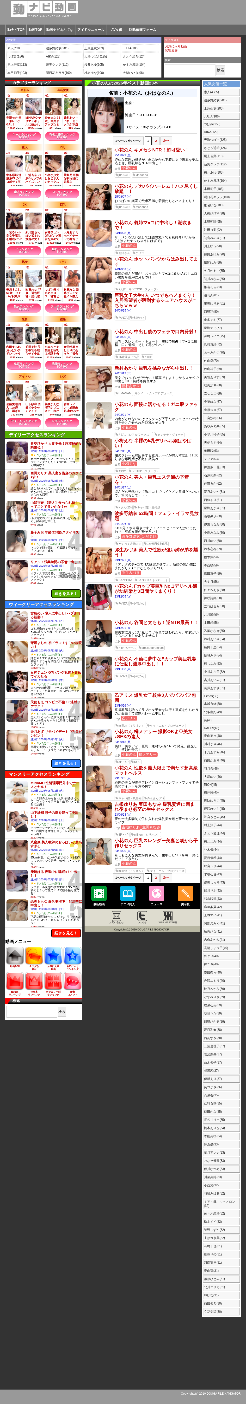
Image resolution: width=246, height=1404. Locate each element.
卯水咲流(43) (213, 899)
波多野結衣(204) (57, 48)
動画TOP (35, 30)
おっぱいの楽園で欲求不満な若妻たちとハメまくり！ (155, 201)
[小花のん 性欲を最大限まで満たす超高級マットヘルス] (99, 791)
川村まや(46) (213, 744)
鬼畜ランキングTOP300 (24, 365)
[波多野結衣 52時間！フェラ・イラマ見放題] (99, 536)
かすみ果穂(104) (134, 64)
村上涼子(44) (213, 825)
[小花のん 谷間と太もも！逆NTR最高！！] (99, 645)
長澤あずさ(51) (214, 688)
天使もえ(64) (213, 442)
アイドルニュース (90, 30)
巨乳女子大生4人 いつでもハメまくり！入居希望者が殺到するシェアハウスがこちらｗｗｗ (156, 300)
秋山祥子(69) (213, 369)
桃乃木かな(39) (214, 989)
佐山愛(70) (211, 361)
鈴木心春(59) (213, 549)
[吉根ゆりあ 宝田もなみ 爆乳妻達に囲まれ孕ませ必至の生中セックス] (99, 827)
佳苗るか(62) (213, 483)
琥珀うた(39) (213, 1013)
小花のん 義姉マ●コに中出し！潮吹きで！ (153, 225)
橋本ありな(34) (214, 1128)
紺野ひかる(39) (214, 1021)
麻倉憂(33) (211, 1144)
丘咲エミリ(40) (214, 980)
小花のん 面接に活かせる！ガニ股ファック (156, 407)
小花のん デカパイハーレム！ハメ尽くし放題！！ (156, 189)
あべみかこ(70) (214, 352)
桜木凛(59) (211, 557)
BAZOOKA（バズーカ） (153, 580)
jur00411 (124, 175)
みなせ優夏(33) (214, 1161)
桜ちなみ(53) (213, 663)
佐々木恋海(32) (214, 1213)
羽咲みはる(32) (214, 1193)
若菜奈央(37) (213, 1054)
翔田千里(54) (213, 647)
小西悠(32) (211, 1185)
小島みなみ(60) (214, 532)
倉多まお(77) (213, 320)
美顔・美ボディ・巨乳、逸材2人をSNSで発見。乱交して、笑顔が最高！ (156, 748)
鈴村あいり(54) (214, 639)
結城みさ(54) (213, 655)
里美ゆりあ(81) (214, 303)
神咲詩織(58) (213, 598)
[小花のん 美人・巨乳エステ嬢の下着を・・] (99, 500)
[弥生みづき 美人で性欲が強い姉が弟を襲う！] (99, 573)
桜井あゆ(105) (94, 64)
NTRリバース (127, 648)
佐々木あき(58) (214, 590)
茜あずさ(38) (213, 1038)
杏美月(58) (211, 582)
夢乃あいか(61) (214, 492)
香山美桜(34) (213, 1136)
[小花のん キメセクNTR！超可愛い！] (99, 173)
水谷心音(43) (213, 874)
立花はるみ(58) (214, 606)
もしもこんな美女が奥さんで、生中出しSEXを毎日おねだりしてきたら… (156, 857)
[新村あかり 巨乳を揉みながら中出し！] (99, 391)
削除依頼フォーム (142, 30)
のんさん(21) (155, 798)
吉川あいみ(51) (214, 680)
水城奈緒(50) (213, 704)
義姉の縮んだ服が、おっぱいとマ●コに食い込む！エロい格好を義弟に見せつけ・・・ (156, 275)
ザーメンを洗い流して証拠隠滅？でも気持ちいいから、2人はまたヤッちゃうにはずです (157, 239)
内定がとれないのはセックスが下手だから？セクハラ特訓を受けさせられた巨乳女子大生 (157, 420)
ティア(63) (211, 459)
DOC (137, 762)
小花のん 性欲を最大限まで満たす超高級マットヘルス (156, 770)
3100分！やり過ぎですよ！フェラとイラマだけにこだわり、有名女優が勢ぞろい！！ (155, 529)
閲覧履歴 (171, 50)
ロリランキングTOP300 (62, 193)
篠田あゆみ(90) (214, 254)
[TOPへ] (39, 9)
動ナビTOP (16, 30)
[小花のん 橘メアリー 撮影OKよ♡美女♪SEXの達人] (99, 754)
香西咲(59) (211, 565)
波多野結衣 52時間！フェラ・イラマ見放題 (157, 516)
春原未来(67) (213, 410)
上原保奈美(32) (214, 1238)
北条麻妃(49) (213, 712)
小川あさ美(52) (214, 672)
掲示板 (185, 904)
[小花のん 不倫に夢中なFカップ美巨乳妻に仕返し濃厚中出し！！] (99, 682)
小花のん (129, 168)
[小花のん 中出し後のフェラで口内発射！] (99, 355)
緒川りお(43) (213, 890)
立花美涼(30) (213, 1311)
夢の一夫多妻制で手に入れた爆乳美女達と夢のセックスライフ (157, 820)
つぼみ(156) (15, 56)
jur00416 (124, 207)
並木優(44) (211, 850)
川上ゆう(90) (213, 246)
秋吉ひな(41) (213, 931)
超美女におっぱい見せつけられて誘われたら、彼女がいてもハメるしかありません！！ (157, 634)
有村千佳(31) (213, 1246)
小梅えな (129, 464)
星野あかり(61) (214, 508)
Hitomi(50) (211, 696)
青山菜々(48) (213, 736)
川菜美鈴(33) (213, 1177)
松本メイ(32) (213, 1221)
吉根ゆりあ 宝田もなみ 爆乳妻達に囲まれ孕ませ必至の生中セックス (155, 807)
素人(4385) (14, 48)
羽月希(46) (211, 768)
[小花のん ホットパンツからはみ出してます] (99, 282)
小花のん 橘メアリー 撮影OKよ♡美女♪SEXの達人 (153, 734)
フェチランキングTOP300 (62, 308)
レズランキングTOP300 (62, 422)
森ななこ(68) (213, 393)
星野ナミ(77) (213, 328)
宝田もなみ (151, 827)
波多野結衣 (131, 536)
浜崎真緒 (149, 536)
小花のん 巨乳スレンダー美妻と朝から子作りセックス (156, 843)
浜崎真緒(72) (213, 344)
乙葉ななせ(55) (214, 631)
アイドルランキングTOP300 (24, 422)
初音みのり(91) (214, 238)
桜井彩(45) (211, 792)
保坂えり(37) (213, 1079)
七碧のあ (139, 317)
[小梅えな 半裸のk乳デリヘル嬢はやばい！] (99, 464)
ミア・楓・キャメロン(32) (219, 1204)
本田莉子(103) (17, 73)
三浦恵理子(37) (214, 1046)
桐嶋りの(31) (213, 1254)
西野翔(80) (211, 311)
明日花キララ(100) (59, 73)
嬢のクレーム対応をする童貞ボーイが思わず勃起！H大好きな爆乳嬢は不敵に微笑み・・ (156, 457)
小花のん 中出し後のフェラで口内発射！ (156, 331)
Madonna (141, 175)
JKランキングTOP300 (24, 251)
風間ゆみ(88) (213, 262)
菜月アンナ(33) (214, 1152)
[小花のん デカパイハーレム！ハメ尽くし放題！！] (99, 209)
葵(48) (208, 720)
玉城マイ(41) (213, 915)
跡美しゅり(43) (214, 882)
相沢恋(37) (211, 1070)
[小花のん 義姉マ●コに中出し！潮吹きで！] (99, 245)
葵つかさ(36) (213, 1087)
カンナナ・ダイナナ (171, 434)
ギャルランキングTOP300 (24, 136)
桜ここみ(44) (213, 841)
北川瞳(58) (211, 614)
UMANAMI (125, 393)
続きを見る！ (66, 594)
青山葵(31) (211, 1271)
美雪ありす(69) (214, 377)
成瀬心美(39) (213, 1005)
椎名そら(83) (213, 287)
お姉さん (124, 253)
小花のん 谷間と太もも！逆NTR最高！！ (156, 622)
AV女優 (116, 30)
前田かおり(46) (214, 760)
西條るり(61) (213, 500)
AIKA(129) (53, 56)
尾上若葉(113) (17, 64)
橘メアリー (148, 754)
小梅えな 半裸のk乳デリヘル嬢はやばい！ (153, 443)
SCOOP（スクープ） (145, 289)
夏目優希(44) (213, 858)
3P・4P (123, 762)
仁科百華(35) (213, 1103)
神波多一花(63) (214, 467)
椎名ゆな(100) (94, 73)
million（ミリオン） (131, 725)
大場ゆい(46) (213, 777)
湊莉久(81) (211, 295)
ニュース (156, 904)
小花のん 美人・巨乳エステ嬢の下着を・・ (152, 479)
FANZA (123, 317)
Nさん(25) (125, 507)
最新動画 (99, 904)
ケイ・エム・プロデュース (155, 393)
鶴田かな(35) (213, 1111)
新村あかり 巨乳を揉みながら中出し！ (154, 367)
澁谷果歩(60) (213, 516)
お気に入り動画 (176, 46)
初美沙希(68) (213, 385)
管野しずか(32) (214, 1230)
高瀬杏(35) (211, 1095)
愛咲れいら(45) (214, 809)
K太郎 (122, 289)
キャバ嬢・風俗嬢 (148, 507)
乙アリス (129, 718)
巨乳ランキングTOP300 (62, 251)
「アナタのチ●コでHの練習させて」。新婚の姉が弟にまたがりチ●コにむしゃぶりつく (155, 566)
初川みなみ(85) (214, 279)
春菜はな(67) (213, 401)
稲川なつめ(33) (214, 1169)
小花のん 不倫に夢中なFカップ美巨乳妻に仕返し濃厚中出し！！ (155, 661)
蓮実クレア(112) (57, 64)
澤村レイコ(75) (214, 336)
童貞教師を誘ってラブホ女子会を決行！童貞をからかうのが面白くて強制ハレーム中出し (157, 711)
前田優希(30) (213, 1303)
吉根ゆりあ (131, 827)
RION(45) (210, 784)
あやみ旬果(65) (214, 426)
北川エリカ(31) (214, 1287)
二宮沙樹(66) (213, 418)
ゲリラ (139, 253)
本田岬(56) (211, 622)
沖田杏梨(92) (213, 230)
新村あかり (131, 386)
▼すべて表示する (129, 544)
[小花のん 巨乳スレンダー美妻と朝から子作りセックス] (99, 863)
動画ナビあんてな (59, 30)
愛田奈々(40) (213, 972)
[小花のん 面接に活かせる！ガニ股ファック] (99, 427)
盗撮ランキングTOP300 (62, 365)
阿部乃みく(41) (214, 923)
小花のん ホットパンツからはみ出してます (156, 261)
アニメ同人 (128, 904)
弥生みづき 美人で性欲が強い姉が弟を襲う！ (156, 552)
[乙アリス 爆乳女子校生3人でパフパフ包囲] (99, 718)
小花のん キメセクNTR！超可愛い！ (152, 149)
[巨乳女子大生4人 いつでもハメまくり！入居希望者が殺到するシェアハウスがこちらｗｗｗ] (99, 318)
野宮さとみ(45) (214, 817)
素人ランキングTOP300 (24, 193)
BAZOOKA (125, 580)
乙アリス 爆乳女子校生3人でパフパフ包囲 (155, 698)
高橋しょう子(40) (216, 948)
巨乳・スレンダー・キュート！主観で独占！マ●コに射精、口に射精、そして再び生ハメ (156, 343)
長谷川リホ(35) (214, 1120)
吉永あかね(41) (214, 940)
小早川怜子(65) (214, 434)
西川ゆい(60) (213, 541)
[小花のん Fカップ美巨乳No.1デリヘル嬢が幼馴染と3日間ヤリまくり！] (99, 609)
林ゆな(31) (211, 1295)
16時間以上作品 (128, 357)
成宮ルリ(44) (213, 866)
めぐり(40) (211, 956)
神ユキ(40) (211, 964)
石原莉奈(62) (213, 475)
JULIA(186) (130, 48)
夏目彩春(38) (213, 1030)
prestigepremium (152, 648)
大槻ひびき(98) (133, 73)
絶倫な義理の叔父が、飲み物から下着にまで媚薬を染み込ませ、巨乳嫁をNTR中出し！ (157, 161)
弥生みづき (131, 573)
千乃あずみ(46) (214, 752)
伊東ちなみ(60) (214, 524)
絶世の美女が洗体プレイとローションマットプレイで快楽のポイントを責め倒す (157, 784)
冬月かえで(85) (214, 271)
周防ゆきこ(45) (214, 800)
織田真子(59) (213, 573)
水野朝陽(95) (213, 221)
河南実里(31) (213, 1262)
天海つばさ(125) (95, 56)
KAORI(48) (211, 728)
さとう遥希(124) (134, 56)
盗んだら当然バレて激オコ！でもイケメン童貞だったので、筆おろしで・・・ (157, 493)
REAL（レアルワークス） (135, 434)
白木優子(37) (213, 1062)
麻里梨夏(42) (213, 907)
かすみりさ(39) (214, 997)
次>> (166, 141)
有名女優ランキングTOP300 (62, 136)
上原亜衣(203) (94, 48)
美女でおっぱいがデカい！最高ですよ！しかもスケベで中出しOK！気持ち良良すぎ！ (157, 379)
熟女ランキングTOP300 (24, 308)
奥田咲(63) (211, 451)
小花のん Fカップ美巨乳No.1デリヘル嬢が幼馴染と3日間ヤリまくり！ (156, 589)
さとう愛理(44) (214, 833)
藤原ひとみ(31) (214, 1279)
